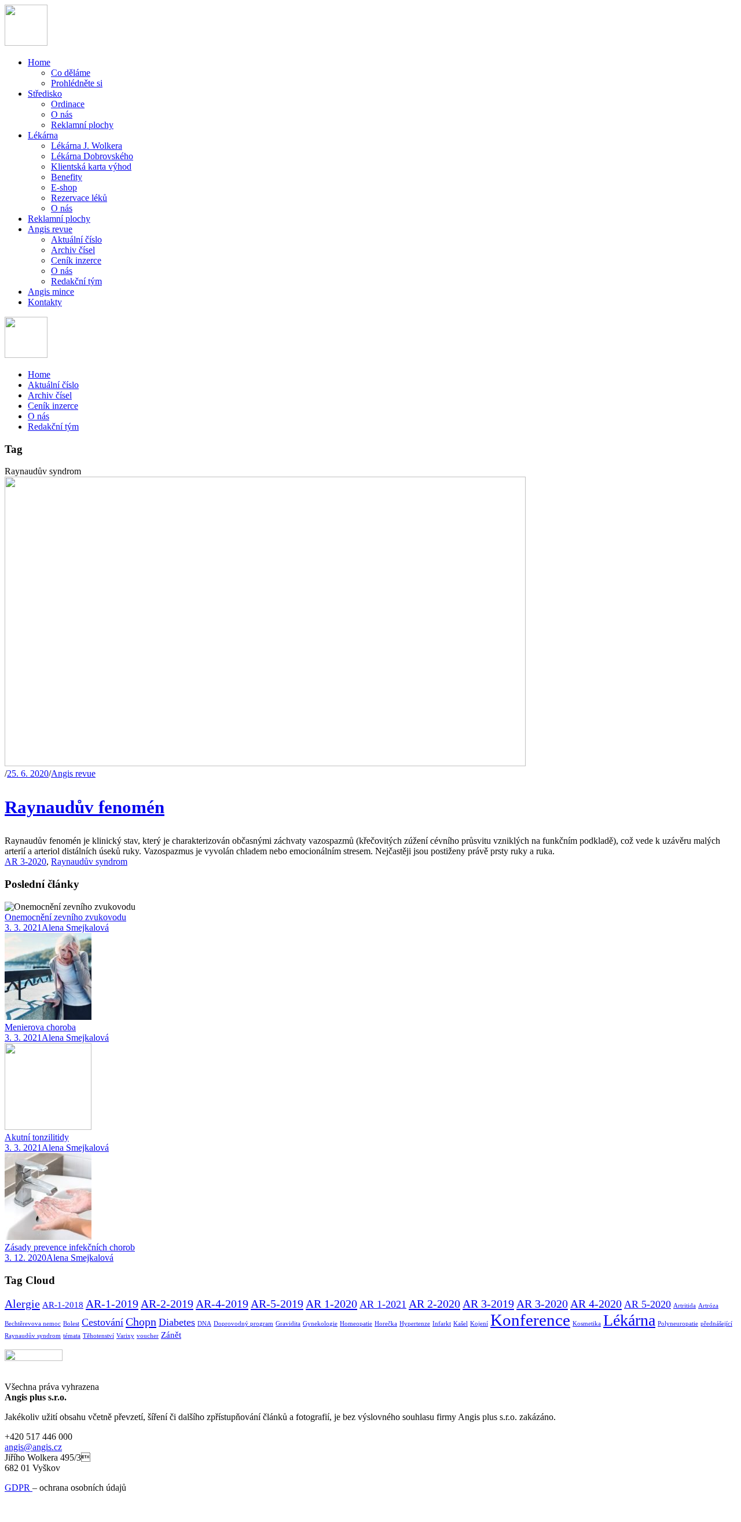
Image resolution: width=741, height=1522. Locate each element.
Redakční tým (76, 281)
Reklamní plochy (82, 125)
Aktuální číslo (76, 239)
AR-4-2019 (222, 1303)
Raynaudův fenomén (84, 807)
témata (71, 1336)
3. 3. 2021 (23, 927)
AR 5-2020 (647, 1304)
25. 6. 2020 (28, 773)
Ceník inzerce (76, 260)
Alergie (22, 1303)
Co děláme (70, 73)
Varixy (125, 1336)
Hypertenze (414, 1323)
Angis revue (50, 229)
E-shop (64, 187)
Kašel (460, 1323)
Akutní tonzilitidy (37, 1137)
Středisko (45, 93)
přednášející (716, 1323)
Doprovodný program (243, 1323)
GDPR (18, 1487)
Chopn (141, 1321)
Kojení (479, 1323)
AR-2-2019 (167, 1303)
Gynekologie (320, 1323)
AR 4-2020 (596, 1303)
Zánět (171, 1335)
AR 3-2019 (488, 1303)
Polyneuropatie (678, 1323)
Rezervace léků (79, 198)
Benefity (66, 177)
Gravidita (288, 1323)
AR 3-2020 (25, 861)
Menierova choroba (40, 1027)
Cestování (102, 1322)
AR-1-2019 (112, 1303)
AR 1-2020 (331, 1303)
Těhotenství (98, 1336)
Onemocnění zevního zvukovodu (65, 917)
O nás (61, 114)
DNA (204, 1323)
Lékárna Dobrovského (92, 156)
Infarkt (441, 1323)
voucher (148, 1336)
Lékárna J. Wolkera (86, 146)
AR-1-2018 (62, 1304)
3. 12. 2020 (25, 1258)
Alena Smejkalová (75, 927)
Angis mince (51, 292)
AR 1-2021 (383, 1304)
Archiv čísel (73, 250)
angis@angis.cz (33, 1447)
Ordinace (68, 104)
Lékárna (43, 135)
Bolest (71, 1323)
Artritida (684, 1306)
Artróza (708, 1306)
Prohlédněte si (76, 83)
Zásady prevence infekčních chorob (70, 1247)
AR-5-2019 (277, 1303)
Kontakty (45, 302)
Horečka (386, 1323)
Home (39, 62)
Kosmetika (587, 1323)
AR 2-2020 (434, 1303)
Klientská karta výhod (91, 166)
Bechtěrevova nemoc (33, 1323)
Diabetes (177, 1322)
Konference (530, 1320)
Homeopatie (356, 1323)
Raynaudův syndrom (89, 861)
